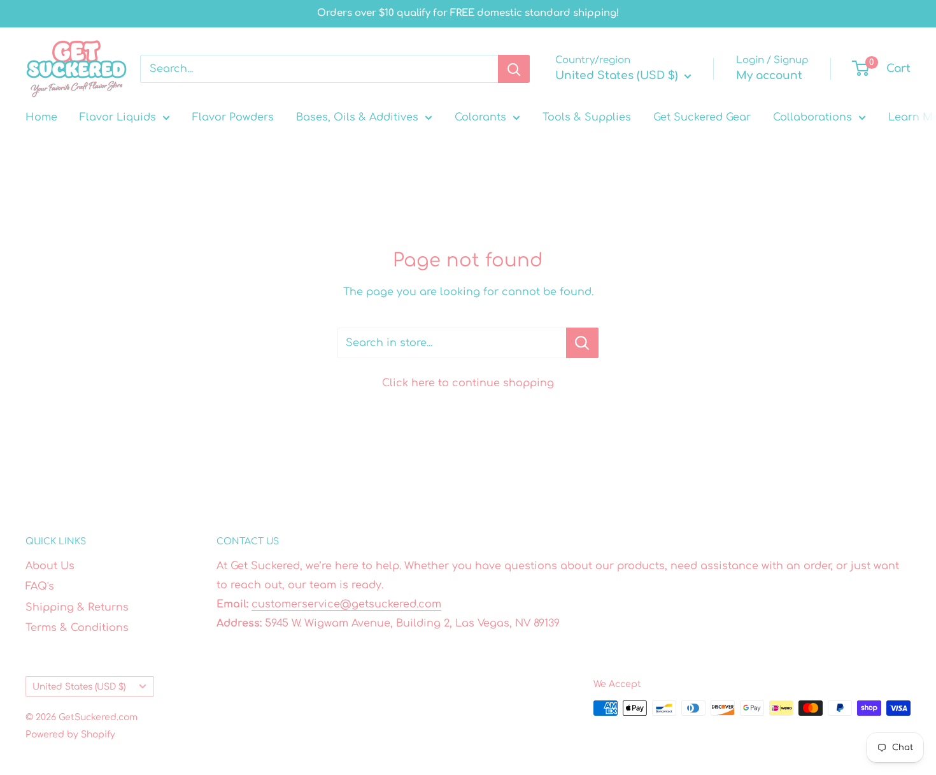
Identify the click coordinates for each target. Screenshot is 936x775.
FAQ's (39, 586)
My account (769, 75)
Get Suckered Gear (702, 117)
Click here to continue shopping (468, 383)
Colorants (480, 117)
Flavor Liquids (118, 117)
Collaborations (812, 117)
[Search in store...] (582, 343)
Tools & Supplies (586, 117)
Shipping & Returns (77, 607)
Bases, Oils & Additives (357, 117)
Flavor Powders (233, 117)
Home (41, 117)
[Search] (514, 69)
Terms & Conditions (77, 628)
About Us (49, 566)
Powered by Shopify (70, 734)
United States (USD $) (78, 687)
